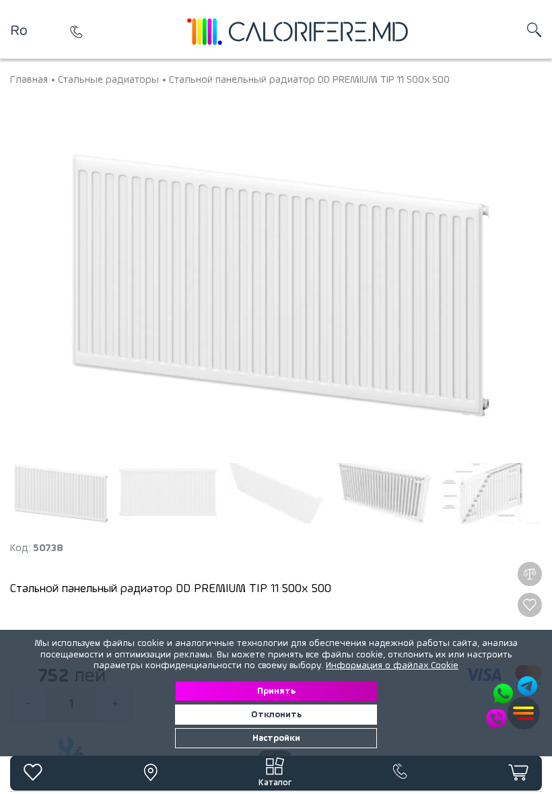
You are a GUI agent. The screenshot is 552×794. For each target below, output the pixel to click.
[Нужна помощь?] (513, 703)
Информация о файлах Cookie (392, 665)
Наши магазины (76, 31)
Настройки (276, 738)
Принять (276, 691)
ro (19, 31)
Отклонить (276, 714)
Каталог (274, 783)
